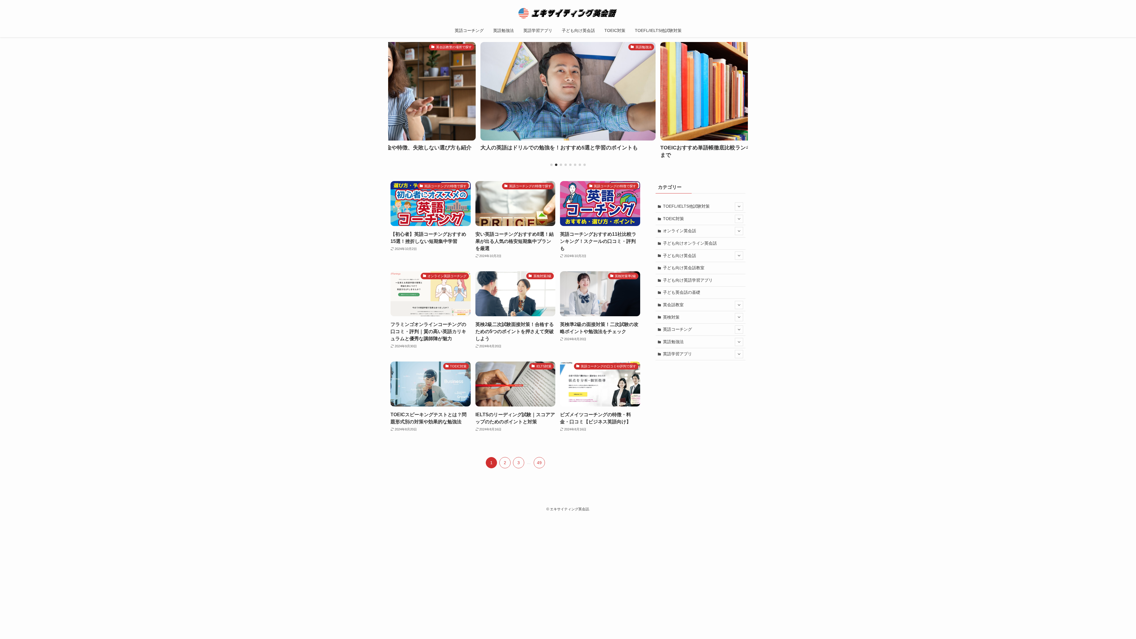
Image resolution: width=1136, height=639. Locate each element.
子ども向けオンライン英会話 (690, 243)
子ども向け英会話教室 (683, 267)
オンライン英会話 (679, 230)
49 (539, 462)
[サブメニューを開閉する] (739, 206)
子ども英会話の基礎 (681, 292)
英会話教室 (673, 304)
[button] (551, 165)
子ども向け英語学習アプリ (688, 280)
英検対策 (671, 317)
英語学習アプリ (677, 353)
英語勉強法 (673, 341)
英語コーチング (677, 329)
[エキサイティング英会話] (568, 13)
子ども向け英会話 (679, 255)
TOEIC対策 (673, 218)
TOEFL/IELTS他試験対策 (686, 206)
